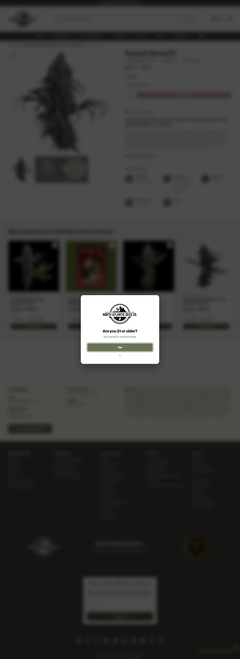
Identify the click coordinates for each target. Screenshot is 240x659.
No (120, 355)
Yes (120, 347)
